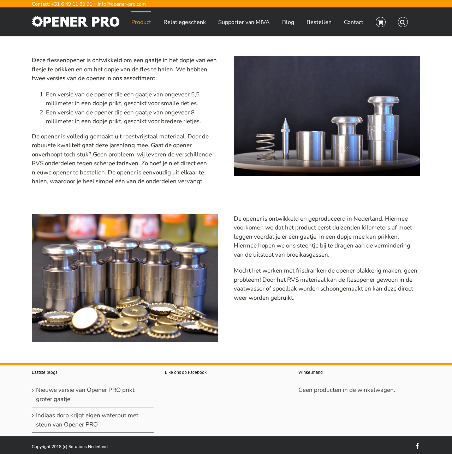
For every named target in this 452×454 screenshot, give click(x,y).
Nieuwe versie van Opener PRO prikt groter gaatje (85, 394)
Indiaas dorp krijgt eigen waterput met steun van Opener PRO (87, 420)
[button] (403, 21)
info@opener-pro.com (122, 4)
